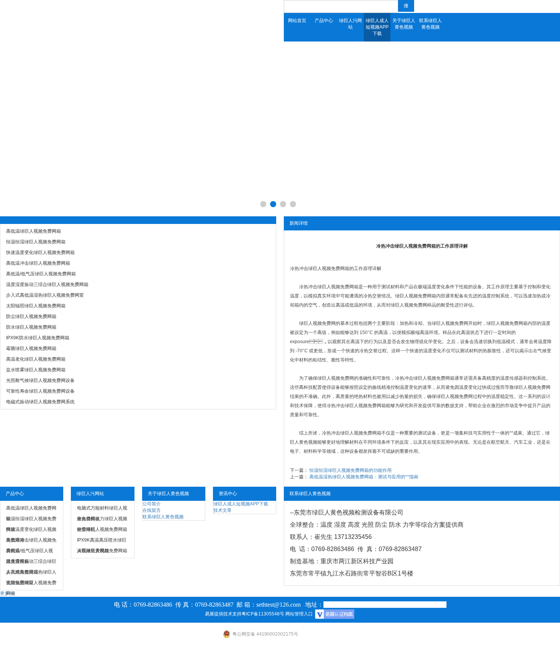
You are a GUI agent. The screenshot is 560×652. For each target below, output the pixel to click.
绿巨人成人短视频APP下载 (377, 27)
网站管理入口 (299, 614)
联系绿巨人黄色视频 (430, 24)
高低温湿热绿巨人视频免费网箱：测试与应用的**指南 (363, 476)
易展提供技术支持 (223, 614)
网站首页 (297, 20)
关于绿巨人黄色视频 (403, 24)
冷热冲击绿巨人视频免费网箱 (319, 268)
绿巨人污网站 (350, 24)
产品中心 (324, 20)
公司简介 (151, 504)
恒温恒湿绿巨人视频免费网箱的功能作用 (350, 470)
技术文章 (222, 510)
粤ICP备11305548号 (263, 614)
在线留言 (151, 510)
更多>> (7, 593)
